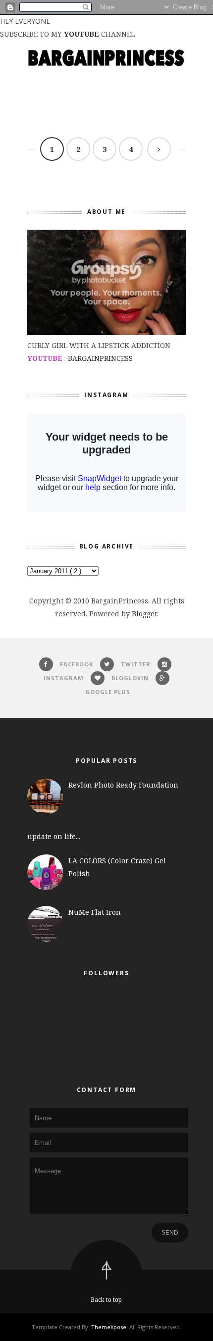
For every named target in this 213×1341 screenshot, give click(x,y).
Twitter (136, 664)
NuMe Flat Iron (94, 912)
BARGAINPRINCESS (100, 358)
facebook (76, 664)
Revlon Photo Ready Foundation (123, 785)
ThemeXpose (108, 1327)
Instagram (64, 678)
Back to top (106, 1299)
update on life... (53, 836)
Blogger (144, 613)
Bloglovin (130, 678)
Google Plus (107, 691)
